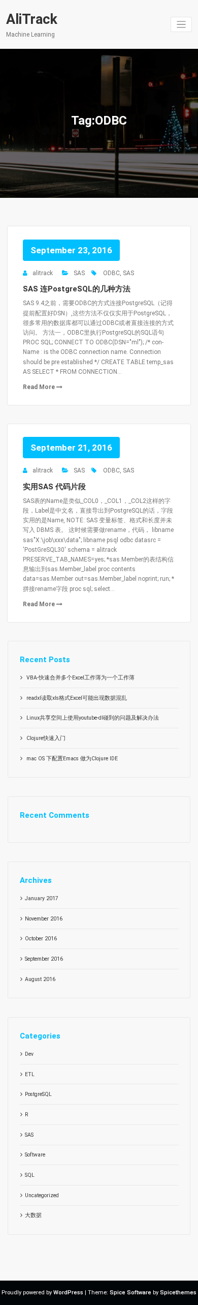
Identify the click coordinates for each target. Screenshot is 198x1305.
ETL (30, 1074)
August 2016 (40, 979)
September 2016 (44, 959)
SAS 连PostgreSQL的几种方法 (76, 288)
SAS (79, 273)
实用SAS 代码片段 (54, 486)
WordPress (68, 1292)
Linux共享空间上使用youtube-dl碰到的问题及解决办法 (92, 718)
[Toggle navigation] (181, 25)
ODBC (111, 273)
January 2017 (41, 898)
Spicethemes (178, 1292)
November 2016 (43, 918)
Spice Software (130, 1292)
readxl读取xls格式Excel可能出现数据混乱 (76, 698)
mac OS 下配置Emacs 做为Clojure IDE (72, 758)
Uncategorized (42, 1195)
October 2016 (41, 938)
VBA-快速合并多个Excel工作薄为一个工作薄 (80, 677)
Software (35, 1154)
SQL (30, 1175)
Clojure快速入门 (45, 738)
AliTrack (31, 19)
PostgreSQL (38, 1094)
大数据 (33, 1215)
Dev (29, 1054)
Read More (39, 387)
